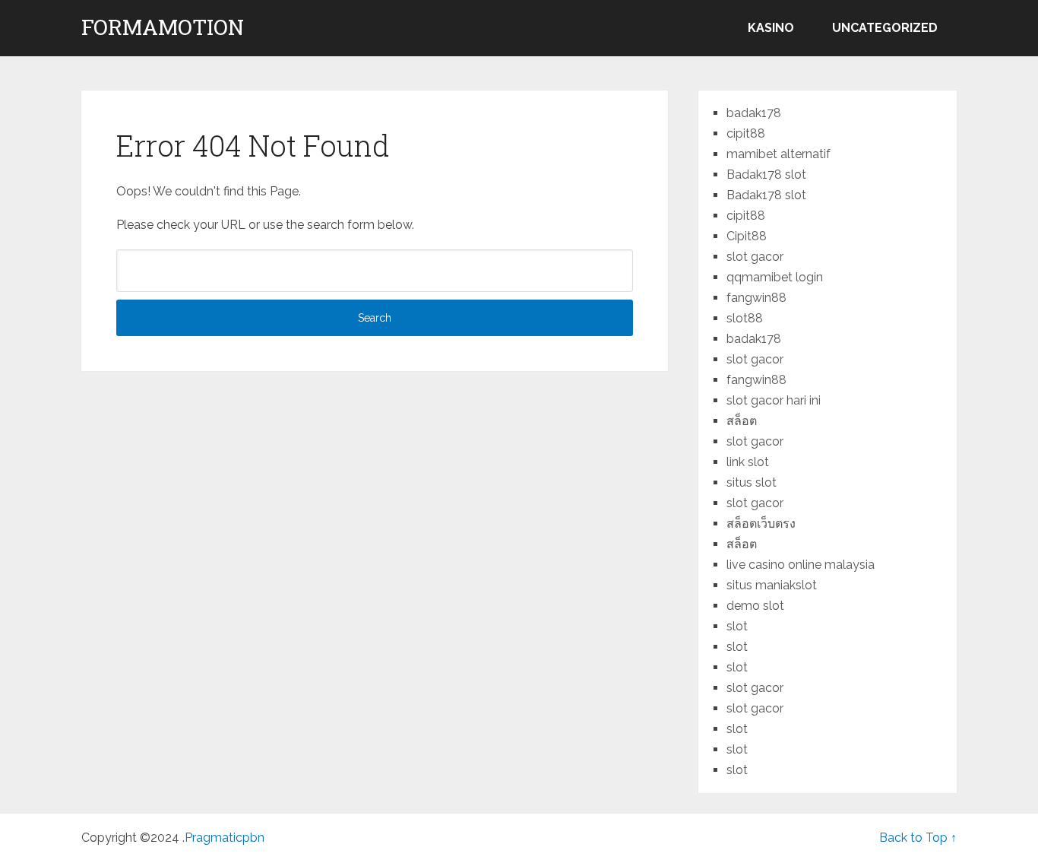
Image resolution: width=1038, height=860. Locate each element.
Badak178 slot (766, 174)
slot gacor (754, 256)
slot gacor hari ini (773, 400)
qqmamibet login (774, 277)
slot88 (744, 318)
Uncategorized (885, 28)
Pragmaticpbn (224, 837)
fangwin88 (756, 297)
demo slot (755, 605)
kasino (771, 28)
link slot (747, 462)
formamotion (162, 27)
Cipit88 (746, 236)
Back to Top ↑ (918, 837)
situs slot (751, 482)
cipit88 (745, 133)
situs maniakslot (771, 585)
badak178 (753, 113)
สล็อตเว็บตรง (761, 523)
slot (737, 626)
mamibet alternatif (778, 154)
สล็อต (741, 421)
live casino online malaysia (800, 564)
